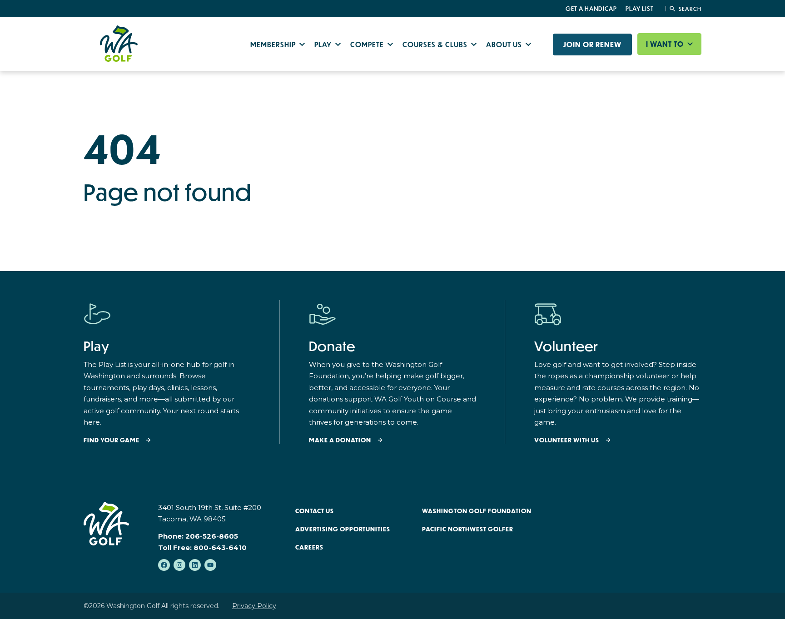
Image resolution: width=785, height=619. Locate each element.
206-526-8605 (211, 536)
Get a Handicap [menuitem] (591, 9)
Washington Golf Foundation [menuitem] (477, 511)
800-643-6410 (220, 547)
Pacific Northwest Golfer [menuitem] (467, 529)
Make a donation (340, 440)
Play (323, 44)
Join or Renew (592, 45)
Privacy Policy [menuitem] (254, 606)
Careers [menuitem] (309, 547)
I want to (666, 44)
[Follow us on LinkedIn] (195, 565)
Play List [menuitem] (640, 9)
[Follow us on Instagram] (179, 565)
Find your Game (111, 440)
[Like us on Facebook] (164, 565)
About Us (505, 44)
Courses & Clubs (435, 44)
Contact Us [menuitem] (314, 511)
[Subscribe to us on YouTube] (210, 565)
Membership (274, 44)
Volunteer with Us (566, 440)
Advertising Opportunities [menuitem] (342, 529)
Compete (368, 44)
